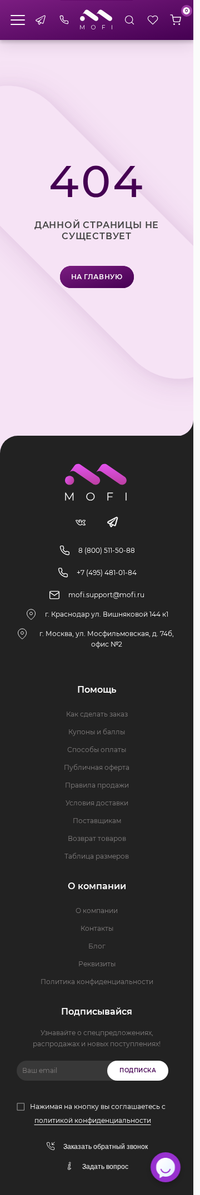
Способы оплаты (96, 749)
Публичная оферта (96, 767)
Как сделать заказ (97, 714)
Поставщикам (97, 820)
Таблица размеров (96, 856)
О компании (97, 910)
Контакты (97, 928)
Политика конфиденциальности (97, 981)
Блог (97, 946)
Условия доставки (97, 803)
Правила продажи (97, 785)
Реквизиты (97, 964)
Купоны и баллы (96, 732)
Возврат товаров (97, 838)
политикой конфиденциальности (92, 1120)
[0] (175, 20)
